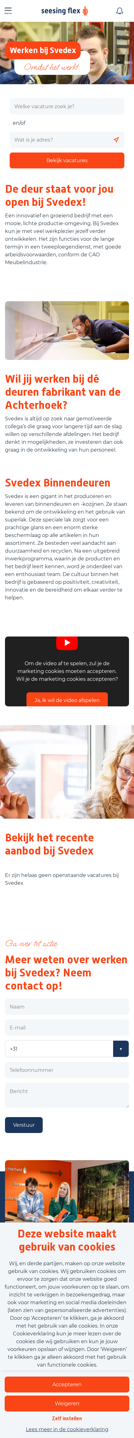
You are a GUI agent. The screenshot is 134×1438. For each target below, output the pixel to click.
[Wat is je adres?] (116, 140)
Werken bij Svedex (43, 50)
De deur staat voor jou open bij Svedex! (59, 195)
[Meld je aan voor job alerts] (119, 10)
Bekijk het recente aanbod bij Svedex (49, 844)
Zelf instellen (67, 1418)
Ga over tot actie (31, 943)
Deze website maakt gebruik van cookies (67, 1240)
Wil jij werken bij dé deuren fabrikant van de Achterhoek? (63, 392)
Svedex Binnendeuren (57, 482)
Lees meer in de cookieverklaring (67, 1429)
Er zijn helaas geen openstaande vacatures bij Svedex (62, 879)
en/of (19, 123)
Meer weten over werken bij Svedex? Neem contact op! (66, 972)
